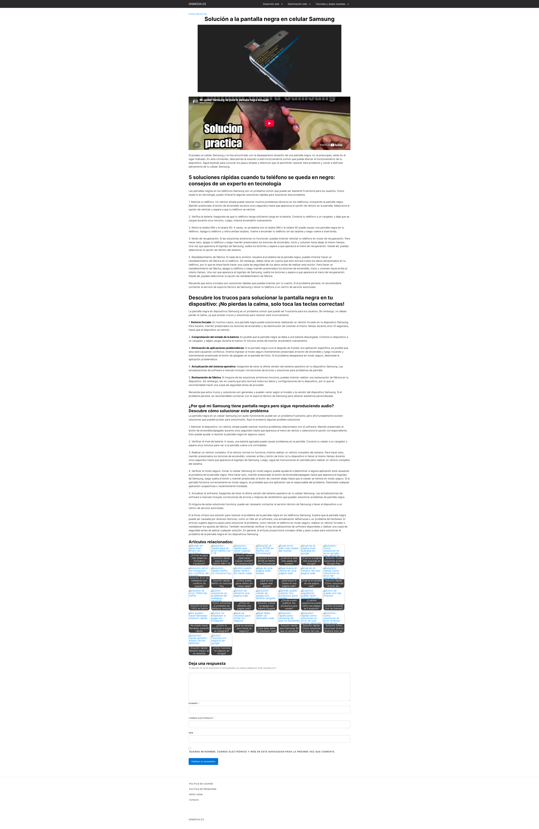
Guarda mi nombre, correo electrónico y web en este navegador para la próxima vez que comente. (262, 751)
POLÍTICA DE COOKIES (201, 784)
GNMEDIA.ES (197, 4)
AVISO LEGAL (196, 794)
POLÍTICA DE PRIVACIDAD (202, 789)
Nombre (194, 703)
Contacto (194, 800)
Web (191, 733)
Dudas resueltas (198, 14)
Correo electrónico (201, 718)
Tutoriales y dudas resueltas (330, 4)
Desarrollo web (271, 4)
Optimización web (297, 4)
